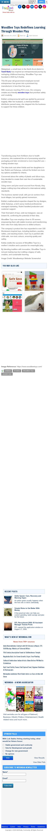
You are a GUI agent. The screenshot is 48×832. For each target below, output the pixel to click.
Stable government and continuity (18, 745)
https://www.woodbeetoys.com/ (29, 367)
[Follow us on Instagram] (44, 7)
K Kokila (17, 371)
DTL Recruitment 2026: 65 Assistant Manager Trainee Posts (28, 624)
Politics (21, 717)
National (33, 714)
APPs (41, 2)
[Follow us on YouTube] (36, 7)
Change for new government (16, 751)
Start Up (22, 36)
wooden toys (23, 93)
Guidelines (41, 827)
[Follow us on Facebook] (20, 7)
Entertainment (31, 717)
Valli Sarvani (33, 36)
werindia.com (12, 714)
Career (12, 827)
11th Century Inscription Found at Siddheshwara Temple (21, 652)
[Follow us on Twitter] (24, 7)
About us (5, 827)
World (14, 717)
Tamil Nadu (6, 72)
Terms (33, 827)
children (8, 371)
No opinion (9, 754)
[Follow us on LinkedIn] (32, 7)
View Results (39, 758)
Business (7, 717)
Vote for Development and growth (18, 748)
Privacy (25, 827)
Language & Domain (32, 2)
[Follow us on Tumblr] (40, 7)
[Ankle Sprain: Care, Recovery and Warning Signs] (8, 600)
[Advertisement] (24, 129)
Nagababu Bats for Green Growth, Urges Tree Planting (21, 656)
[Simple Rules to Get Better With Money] (8, 612)
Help (19, 827)
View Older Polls (39, 762)
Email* (5, 778)
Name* (5, 772)
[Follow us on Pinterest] (28, 7)
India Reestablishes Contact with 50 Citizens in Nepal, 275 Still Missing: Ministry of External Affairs (22, 647)
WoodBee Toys (28, 371)
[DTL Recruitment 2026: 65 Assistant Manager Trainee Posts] (8, 626)
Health (41, 717)
